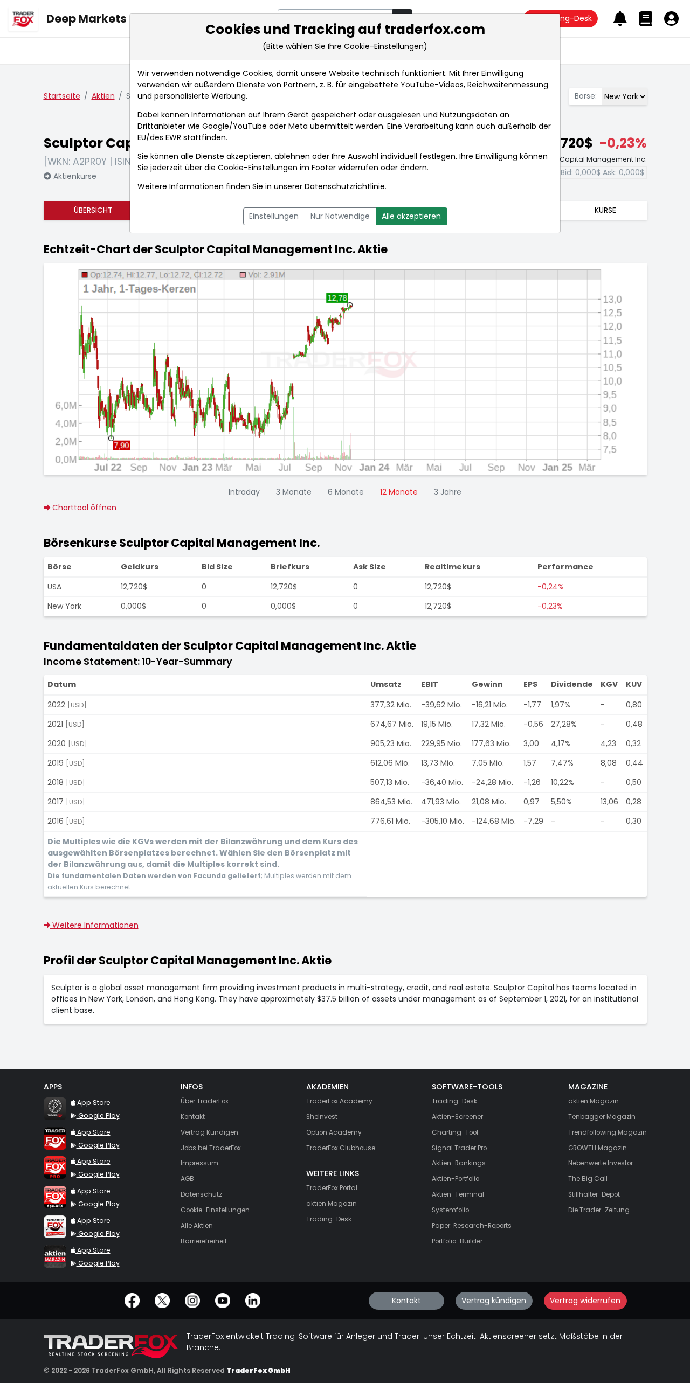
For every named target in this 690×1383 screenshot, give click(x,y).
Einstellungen (274, 216)
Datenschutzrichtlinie (345, 186)
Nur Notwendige (340, 216)
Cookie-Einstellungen (258, 167)
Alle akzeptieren (411, 216)
